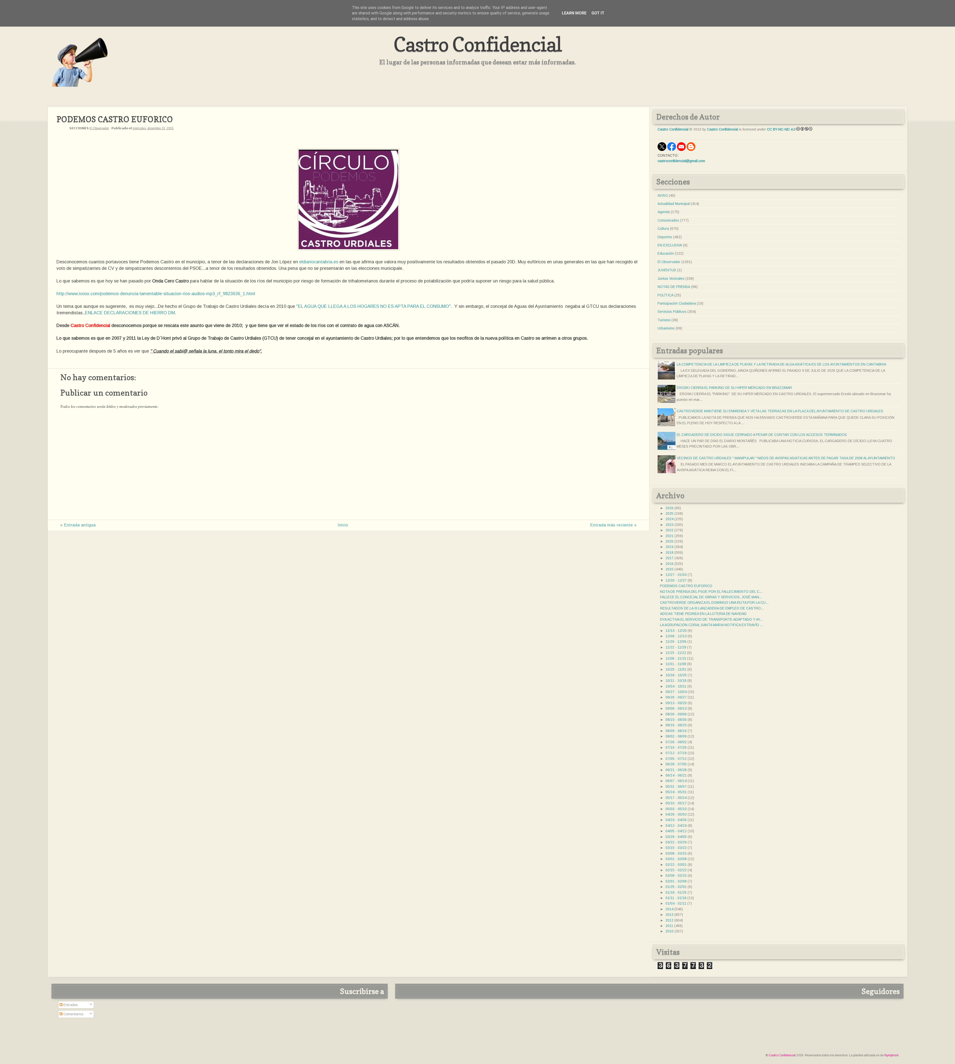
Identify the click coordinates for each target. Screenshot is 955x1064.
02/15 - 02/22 (676, 870)
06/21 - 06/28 (676, 770)
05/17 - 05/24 (676, 798)
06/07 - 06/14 (676, 781)
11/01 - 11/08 (676, 664)
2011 (669, 926)
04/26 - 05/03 (676, 814)
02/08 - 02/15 (676, 876)
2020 (669, 541)
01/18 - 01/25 (676, 892)
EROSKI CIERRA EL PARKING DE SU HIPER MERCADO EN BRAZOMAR (734, 388)
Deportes (665, 237)
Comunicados (668, 220)
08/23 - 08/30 (676, 720)
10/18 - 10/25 (676, 675)
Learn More (574, 13)
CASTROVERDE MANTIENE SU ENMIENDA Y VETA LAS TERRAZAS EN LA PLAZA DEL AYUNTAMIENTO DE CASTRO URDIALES (780, 411)
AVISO (663, 195)
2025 (669, 513)
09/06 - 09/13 (676, 708)
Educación (666, 253)
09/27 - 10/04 (676, 692)
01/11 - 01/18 (676, 898)
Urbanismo (666, 328)
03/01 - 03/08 (676, 859)
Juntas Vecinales (671, 278)
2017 (669, 558)
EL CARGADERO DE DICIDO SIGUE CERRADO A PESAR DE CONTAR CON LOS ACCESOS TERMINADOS (762, 435)
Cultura (663, 229)
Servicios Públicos (672, 312)
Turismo (664, 320)
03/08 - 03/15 (676, 853)
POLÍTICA (665, 295)
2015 (669, 569)
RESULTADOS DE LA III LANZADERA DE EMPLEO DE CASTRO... (712, 608)
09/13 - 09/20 (676, 703)
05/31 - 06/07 (676, 786)
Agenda (664, 212)
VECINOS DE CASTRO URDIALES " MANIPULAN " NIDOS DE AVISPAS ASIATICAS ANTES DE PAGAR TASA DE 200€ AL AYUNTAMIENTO (786, 458)
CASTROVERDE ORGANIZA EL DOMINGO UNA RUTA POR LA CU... (714, 602)
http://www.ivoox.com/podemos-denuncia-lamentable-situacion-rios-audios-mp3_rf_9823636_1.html (155, 293)
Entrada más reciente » (613, 525)
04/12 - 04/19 (676, 826)
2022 (669, 530)
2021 (669, 536)
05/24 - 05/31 (676, 792)
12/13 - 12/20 (676, 631)
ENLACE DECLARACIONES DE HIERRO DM (130, 312)
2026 (669, 508)
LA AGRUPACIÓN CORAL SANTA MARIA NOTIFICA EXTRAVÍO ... (711, 625)
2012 (669, 920)
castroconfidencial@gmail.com (681, 161)
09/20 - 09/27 (676, 697)
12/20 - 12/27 (676, 580)
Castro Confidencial (477, 44)
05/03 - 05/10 (676, 809)
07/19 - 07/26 (676, 747)
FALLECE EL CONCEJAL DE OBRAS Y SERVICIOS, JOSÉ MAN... (711, 597)
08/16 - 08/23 (676, 725)
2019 (669, 547)
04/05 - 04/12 (676, 831)
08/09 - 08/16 (676, 731)
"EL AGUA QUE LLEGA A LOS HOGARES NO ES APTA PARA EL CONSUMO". (375, 306)
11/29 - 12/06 (676, 642)
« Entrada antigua (78, 525)
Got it (597, 13)
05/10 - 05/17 (676, 803)
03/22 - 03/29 (676, 842)
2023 (669, 525)
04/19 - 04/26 (676, 820)
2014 (669, 909)
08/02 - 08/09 (676, 736)
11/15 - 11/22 (676, 653)
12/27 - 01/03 (676, 575)
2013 (669, 915)
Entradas (70, 1005)
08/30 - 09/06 (676, 714)
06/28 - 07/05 (676, 764)
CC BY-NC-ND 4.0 (781, 129)
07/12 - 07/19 (676, 753)
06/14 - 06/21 (676, 775)
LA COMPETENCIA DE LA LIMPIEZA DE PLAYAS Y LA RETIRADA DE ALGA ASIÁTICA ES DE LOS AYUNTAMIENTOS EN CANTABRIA (781, 364)
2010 (669, 931)
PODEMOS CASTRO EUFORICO (686, 586)
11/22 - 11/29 (676, 647)
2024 (669, 519)
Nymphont (891, 1055)
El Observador (99, 128)
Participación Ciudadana (677, 303)
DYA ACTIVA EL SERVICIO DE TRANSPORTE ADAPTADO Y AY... (711, 619)
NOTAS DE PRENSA (674, 287)
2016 (669, 564)
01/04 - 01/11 (676, 903)
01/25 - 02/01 (676, 887)
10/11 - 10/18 (676, 681)
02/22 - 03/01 (676, 865)
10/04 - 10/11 (676, 686)
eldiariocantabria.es (318, 261)
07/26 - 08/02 (676, 742)
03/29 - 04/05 (676, 837)
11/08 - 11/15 (676, 658)
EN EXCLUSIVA (670, 245)
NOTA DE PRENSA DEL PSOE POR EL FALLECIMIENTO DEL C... (711, 592)
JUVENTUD (667, 270)
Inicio (343, 525)
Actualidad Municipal (674, 204)
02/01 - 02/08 (676, 881)
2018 (669, 553)
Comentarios (73, 1014)
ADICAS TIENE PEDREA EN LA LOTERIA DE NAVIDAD (703, 614)
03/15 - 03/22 (676, 848)
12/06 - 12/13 (676, 636)
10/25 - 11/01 (676, 669)
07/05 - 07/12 (676, 759)
